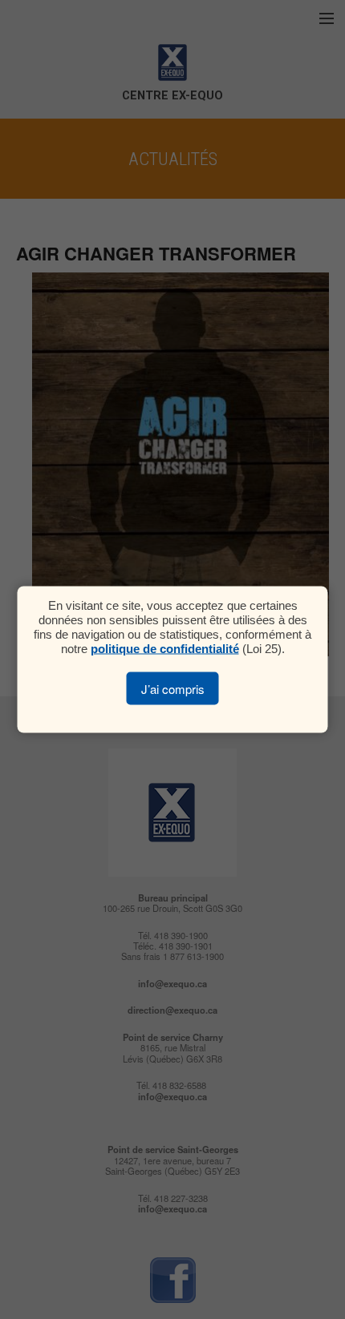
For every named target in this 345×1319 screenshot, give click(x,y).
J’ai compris (173, 688)
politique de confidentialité (165, 648)
